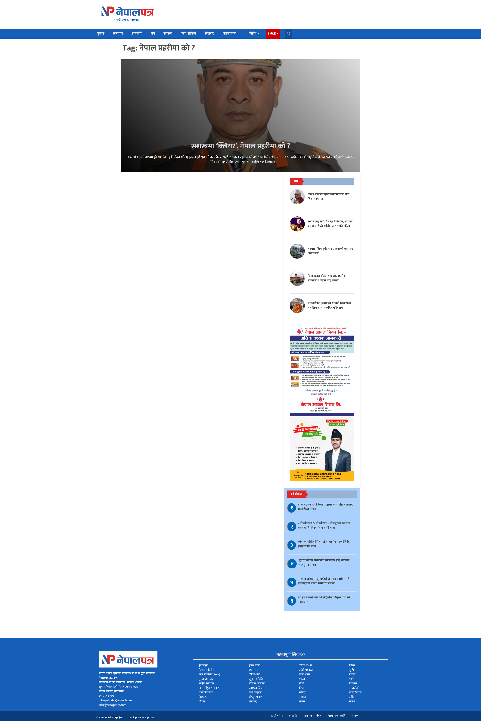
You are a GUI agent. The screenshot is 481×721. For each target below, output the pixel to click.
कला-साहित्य (188, 33)
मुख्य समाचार (206, 679)
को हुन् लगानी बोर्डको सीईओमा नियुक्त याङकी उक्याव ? (324, 600)
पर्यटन (352, 679)
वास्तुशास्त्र (304, 674)
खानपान (253, 670)
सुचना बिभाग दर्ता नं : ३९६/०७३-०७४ (118, 686)
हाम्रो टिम (293, 715)
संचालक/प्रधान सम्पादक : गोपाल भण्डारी (120, 682)
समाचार (118, 33)
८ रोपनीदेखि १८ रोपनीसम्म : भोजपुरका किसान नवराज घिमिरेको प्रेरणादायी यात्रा (324, 525)
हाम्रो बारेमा (277, 715)
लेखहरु (203, 697)
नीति (301, 683)
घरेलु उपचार (255, 697)
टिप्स (301, 688)
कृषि (351, 670)
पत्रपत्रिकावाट (206, 692)
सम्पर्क (354, 715)
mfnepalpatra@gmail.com (115, 700)
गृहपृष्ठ (100, 33)
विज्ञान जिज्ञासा (257, 683)
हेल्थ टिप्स (254, 665)
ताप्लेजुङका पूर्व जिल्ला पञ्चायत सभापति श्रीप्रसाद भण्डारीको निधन (325, 507)
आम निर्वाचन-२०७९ (209, 674)
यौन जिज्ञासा (255, 692)
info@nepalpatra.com (112, 704)
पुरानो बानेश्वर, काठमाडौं (111, 691)
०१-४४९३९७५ (106, 695)
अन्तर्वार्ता (354, 688)
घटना (302, 701)
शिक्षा (352, 665)
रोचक (352, 674)
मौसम (352, 701)
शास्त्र (302, 679)
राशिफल (353, 697)
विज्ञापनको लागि (336, 715)
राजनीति (137, 33)
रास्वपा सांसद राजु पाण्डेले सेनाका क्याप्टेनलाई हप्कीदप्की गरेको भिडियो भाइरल (323, 581)
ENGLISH (273, 33)
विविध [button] (252, 33)
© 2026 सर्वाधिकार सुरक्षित (109, 717)
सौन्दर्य (302, 692)
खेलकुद (209, 33)
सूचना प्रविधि (256, 679)
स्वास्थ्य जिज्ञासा (257, 688)
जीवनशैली (254, 674)
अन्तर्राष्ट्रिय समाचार (209, 688)
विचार (202, 701)
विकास (353, 683)
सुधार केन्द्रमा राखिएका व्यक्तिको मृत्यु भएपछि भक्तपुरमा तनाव (324, 562)
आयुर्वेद (253, 701)
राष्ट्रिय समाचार (206, 683)
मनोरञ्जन (229, 33)
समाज (302, 697)
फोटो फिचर (355, 692)
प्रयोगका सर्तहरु (312, 715)
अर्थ (153, 33)
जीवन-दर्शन (305, 665)
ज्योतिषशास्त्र (306, 670)
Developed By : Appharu (141, 717)
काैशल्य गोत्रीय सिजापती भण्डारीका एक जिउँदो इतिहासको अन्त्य (324, 544)
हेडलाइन (203, 665)
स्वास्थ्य (167, 33)
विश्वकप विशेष (206, 670)
